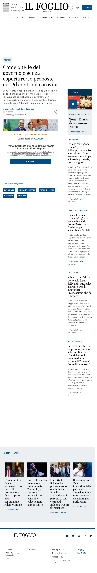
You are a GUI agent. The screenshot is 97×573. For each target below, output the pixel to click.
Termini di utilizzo (59, 553)
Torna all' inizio (81, 551)
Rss (7, 559)
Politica (7, 60)
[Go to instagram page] (85, 536)
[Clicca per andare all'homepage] (25, 535)
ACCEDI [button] (39, 139)
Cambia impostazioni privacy (61, 561)
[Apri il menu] (7, 17)
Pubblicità (33, 550)
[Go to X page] (79, 536)
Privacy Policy (58, 550)
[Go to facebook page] (67, 536)
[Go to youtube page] (73, 536)
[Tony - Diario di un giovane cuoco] (80, 102)
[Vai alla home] (46, 7)
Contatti (9, 550)
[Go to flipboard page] (91, 536)
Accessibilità (57, 557)
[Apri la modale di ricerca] (88, 17)
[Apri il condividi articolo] (55, 111)
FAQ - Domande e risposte (12, 554)
